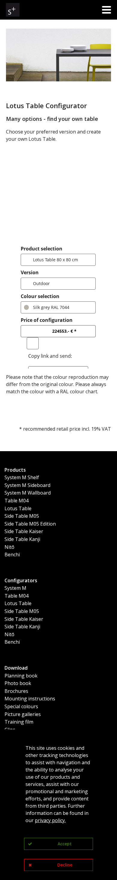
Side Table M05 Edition (30, 523)
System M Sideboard (27, 485)
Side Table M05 (21, 516)
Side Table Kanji (22, 539)
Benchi (12, 554)
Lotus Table (18, 508)
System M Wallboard (27, 492)
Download (16, 668)
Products (15, 470)
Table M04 (16, 500)
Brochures (16, 691)
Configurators (20, 580)
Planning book (21, 675)
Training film (18, 721)
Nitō (9, 547)
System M (15, 588)
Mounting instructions (29, 698)
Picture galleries (22, 714)
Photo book (17, 683)
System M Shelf (21, 477)
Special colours (21, 706)
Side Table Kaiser (23, 531)
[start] (13, 10)
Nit (7, 634)
